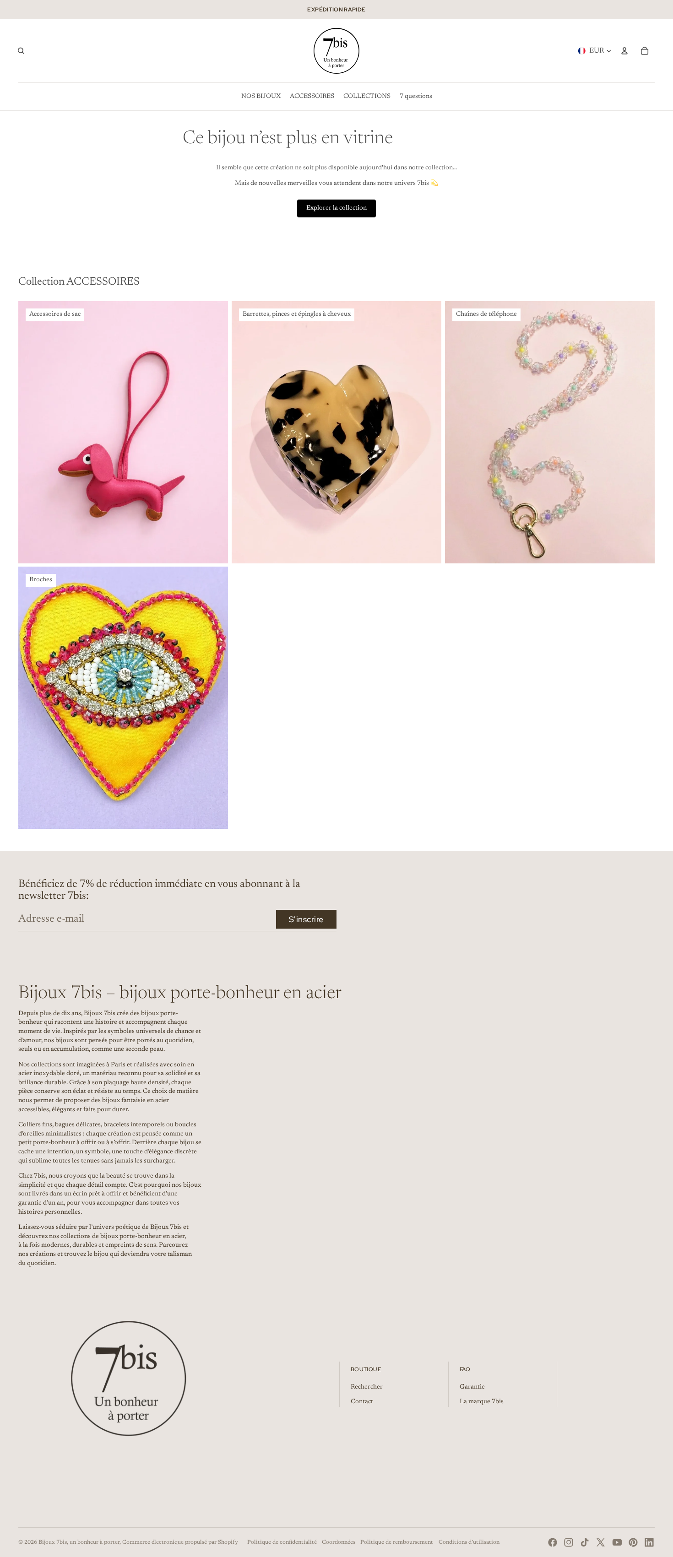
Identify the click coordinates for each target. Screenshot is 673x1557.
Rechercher (367, 1387)
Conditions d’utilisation (469, 1542)
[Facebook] (552, 1542)
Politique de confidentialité (282, 1542)
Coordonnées (338, 1542)
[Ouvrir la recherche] (21, 51)
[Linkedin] (649, 1542)
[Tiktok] (584, 1542)
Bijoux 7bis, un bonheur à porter (78, 1542)
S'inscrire (306, 919)
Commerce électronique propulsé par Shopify (180, 1542)
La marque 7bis (482, 1402)
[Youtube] (617, 1542)
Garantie (472, 1387)
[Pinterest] (633, 1542)
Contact (362, 1402)
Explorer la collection (336, 208)
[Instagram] (568, 1542)
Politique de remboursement (396, 1542)
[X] (600, 1542)
